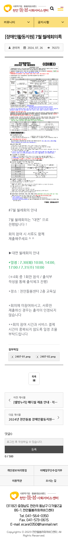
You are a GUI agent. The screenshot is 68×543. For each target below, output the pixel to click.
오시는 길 (51, 480)
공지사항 (43, 22)
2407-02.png (48, 356)
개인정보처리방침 (17, 470)
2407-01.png (22, 356)
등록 (34, 449)
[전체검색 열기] (52, 8)
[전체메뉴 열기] (60, 8)
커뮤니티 (9, 22)
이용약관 (17, 480)
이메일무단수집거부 (51, 470)
